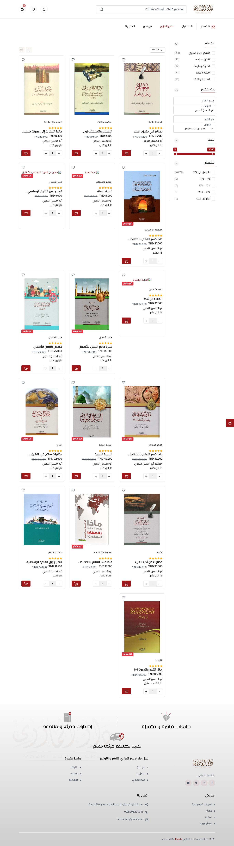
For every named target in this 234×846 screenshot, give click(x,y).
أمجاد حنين (106, 576)
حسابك (74, 774)
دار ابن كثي (105, 145)
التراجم (159, 660)
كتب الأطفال (55, 182)
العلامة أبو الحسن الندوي (148, 464)
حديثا (209, 811)
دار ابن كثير (156, 145)
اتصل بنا (130, 26)
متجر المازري (166, 26)
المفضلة (73, 780)
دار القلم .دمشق (153, 683)
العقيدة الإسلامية (53, 122)
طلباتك (74, 767)
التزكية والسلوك (104, 182)
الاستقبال (186, 26)
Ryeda (178, 839)
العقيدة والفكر (154, 122)
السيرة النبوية (105, 445)
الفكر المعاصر (155, 445)
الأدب (59, 445)
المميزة (208, 817)
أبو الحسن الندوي (152, 141)
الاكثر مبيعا (206, 824)
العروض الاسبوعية (202, 805)
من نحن (147, 26)
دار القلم (157, 253)
